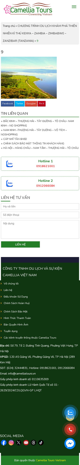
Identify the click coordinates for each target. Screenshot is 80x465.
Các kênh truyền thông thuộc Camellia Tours (30, 337)
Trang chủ (9, 26)
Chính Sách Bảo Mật (15, 311)
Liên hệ (8, 290)
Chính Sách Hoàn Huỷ (17, 303)
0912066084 (45, 186)
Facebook (7, 103)
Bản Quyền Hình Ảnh (16, 324)
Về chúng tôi (11, 283)
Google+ (31, 103)
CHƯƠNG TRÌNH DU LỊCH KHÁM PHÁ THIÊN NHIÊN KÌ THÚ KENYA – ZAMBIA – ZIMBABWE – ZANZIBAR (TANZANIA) (40, 33)
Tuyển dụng (10, 331)
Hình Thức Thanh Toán (17, 318)
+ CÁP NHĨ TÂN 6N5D (14, 139)
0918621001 (45, 166)
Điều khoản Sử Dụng (16, 296)
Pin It (41, 103)
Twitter (19, 103)
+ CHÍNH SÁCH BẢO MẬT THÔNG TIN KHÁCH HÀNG (32, 143)
